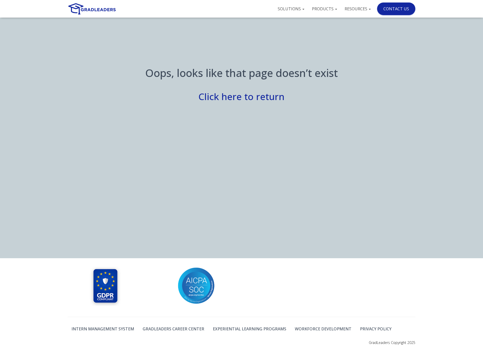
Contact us (396, 9)
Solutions (290, 9)
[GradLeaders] (92, 9)
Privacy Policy (375, 329)
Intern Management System (102, 329)
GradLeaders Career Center (173, 329)
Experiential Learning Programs (249, 329)
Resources (356, 9)
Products (323, 9)
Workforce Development (323, 329)
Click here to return (241, 96)
